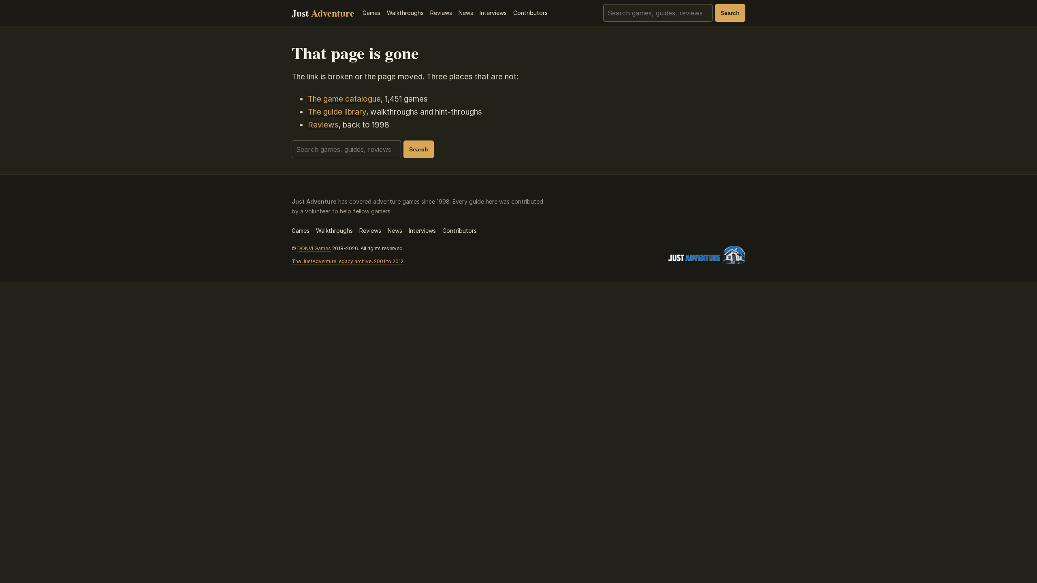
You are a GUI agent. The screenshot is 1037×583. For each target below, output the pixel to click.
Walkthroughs (405, 12)
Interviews (493, 12)
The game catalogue (344, 99)
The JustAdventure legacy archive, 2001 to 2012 (347, 261)
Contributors (530, 12)
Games (371, 12)
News (466, 12)
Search (730, 13)
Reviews (441, 12)
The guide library (337, 112)
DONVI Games (314, 248)
